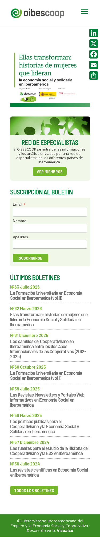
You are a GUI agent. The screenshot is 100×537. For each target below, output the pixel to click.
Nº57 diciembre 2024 (29, 442)
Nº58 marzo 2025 (26, 415)
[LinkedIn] (93, 33)
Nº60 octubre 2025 (28, 366)
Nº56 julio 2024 (25, 463)
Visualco (65, 530)
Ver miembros (50, 171)
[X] (93, 43)
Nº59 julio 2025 (25, 388)
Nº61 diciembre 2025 (29, 335)
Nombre (19, 221)
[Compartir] (93, 75)
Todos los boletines (34, 490)
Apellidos (20, 237)
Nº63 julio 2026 (25, 286)
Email (19, 204)
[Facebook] (93, 54)
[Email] (93, 65)
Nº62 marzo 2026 (26, 308)
